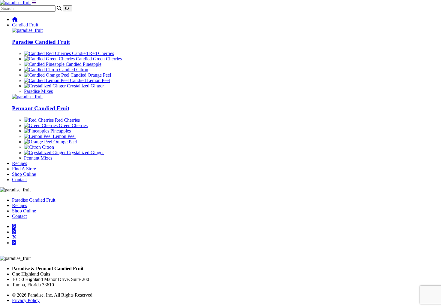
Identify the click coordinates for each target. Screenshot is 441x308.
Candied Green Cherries (98, 58)
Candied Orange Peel (90, 75)
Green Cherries (73, 125)
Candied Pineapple (82, 64)
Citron (47, 147)
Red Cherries (67, 120)
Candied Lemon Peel (89, 80)
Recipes (19, 163)
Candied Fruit (25, 24)
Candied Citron (73, 69)
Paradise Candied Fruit (41, 42)
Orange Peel (64, 141)
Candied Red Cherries (92, 53)
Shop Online (24, 174)
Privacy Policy (26, 300)
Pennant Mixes (38, 157)
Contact (19, 179)
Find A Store (24, 168)
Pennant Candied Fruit (40, 108)
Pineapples (60, 130)
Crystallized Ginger (85, 85)
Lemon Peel (64, 136)
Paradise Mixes (38, 91)
